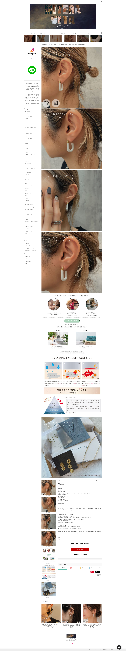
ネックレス (27, 111)
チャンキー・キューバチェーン (32, 221)
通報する (98, 575)
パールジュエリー (29, 172)
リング (26, 152)
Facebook (28, 256)
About (27, 243)
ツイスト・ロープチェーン (31, 216)
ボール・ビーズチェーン (30, 226)
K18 (27, 121)
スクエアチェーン (29, 236)
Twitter (27, 258)
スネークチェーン (29, 209)
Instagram (28, 261)
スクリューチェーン (30, 214)
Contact (28, 245)
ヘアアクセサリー (29, 133)
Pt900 (27, 145)
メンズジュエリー (29, 185)
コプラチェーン (29, 231)
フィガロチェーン (29, 223)
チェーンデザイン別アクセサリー (32, 207)
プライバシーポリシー (30, 248)
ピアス (26, 136)
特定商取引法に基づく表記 (31, 250)
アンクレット (28, 163)
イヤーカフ (27, 161)
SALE (26, 190)
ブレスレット (28, 125)
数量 (59, 537)
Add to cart (80, 549)
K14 (27, 148)
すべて (63, 567)
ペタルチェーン (29, 211)
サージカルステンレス (30, 116)
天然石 (26, 183)
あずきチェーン (29, 228)
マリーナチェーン (29, 233)
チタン (27, 118)
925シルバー (28, 141)
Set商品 (27, 188)
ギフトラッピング (29, 204)
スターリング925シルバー (31, 113)
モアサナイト (28, 193)
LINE (27, 263)
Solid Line (27, 195)
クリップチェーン (29, 219)
